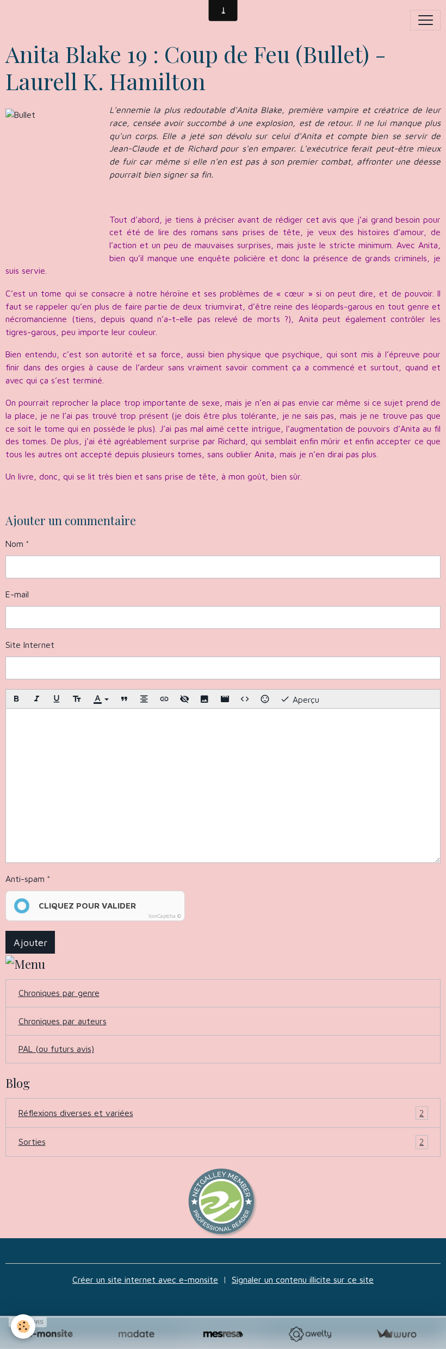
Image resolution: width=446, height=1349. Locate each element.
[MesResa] (223, 1334)
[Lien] (164, 699)
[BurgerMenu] (425, 20)
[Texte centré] (144, 699)
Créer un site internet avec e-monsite (145, 1279)
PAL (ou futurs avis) (56, 1049)
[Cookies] (23, 1326)
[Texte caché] (184, 699)
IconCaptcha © (164, 916)
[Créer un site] (50, 1334)
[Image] (204, 699)
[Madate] (136, 1334)
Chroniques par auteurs (62, 1021)
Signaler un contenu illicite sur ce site (303, 1279)
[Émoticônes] (265, 699)
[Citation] (124, 699)
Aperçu (304, 699)
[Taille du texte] (76, 699)
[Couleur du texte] (100, 699)
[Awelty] (310, 1334)
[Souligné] (56, 699)
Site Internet (29, 645)
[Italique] (36, 699)
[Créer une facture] (396, 1334)
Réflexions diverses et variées (221, 1113)
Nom (14, 544)
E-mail (17, 594)
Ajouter (30, 942)
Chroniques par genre (59, 993)
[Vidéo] (224, 699)
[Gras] (16, 699)
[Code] (244, 699)
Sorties (221, 1141)
